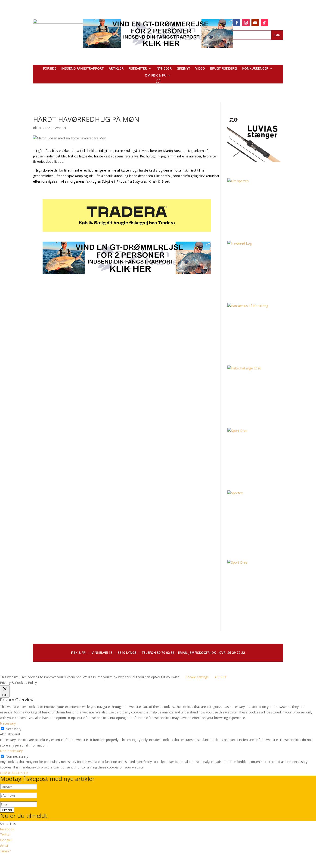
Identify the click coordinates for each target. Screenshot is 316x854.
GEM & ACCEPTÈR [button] (14, 773)
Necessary (13, 729)
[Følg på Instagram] (246, 22)
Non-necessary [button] (11, 751)
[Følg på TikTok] (264, 22)
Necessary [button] (8, 723)
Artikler (116, 69)
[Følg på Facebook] (236, 22)
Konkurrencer (255, 69)
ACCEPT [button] (220, 677)
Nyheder (164, 69)
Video (200, 69)
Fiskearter (138, 69)
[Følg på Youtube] (255, 22)
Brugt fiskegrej (223, 69)
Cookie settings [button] (197, 677)
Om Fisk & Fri (156, 75)
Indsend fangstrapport (82, 69)
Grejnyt (183, 69)
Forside (49, 69)
